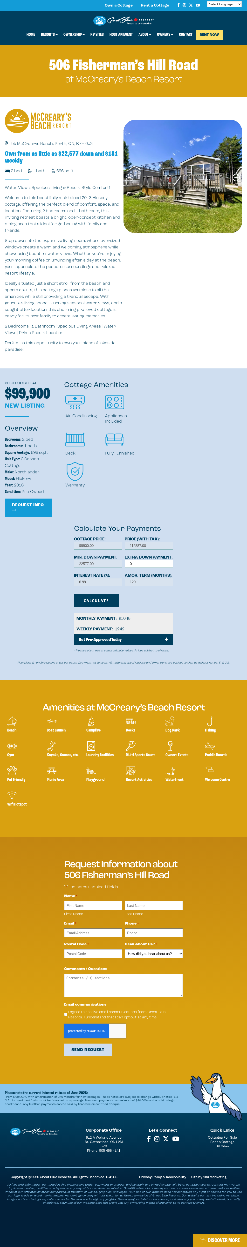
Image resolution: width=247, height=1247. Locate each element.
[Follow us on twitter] (191, 5)
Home (31, 34)
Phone (132, 923)
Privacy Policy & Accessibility (162, 1177)
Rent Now (209, 34)
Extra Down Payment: (149, 557)
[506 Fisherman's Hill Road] (183, 176)
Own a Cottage (119, 5)
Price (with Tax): (142, 539)
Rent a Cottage (155, 5)
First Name (73, 914)
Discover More (224, 1240)
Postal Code (76, 944)
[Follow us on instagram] (184, 5)
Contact (185, 34)
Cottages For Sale (222, 1137)
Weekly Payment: (95, 629)
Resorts (48, 34)
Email (70, 923)
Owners (164, 34)
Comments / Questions (85, 968)
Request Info (28, 505)
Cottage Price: (90, 539)
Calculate (96, 600)
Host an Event (121, 34)
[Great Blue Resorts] (123, 21)
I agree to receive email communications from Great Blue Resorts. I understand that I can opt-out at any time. (116, 1014)
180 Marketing (214, 1177)
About (143, 34)
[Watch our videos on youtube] (198, 5)
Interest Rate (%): (92, 575)
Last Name (134, 914)
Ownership (72, 34)
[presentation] (129, 177)
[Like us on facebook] (178, 5)
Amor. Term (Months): (148, 575)
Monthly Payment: (97, 618)
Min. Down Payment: (95, 557)
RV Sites (97, 34)
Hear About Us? (141, 944)
